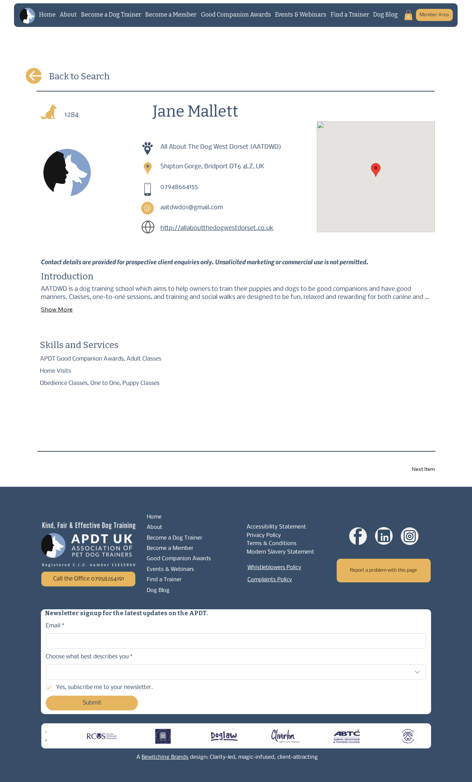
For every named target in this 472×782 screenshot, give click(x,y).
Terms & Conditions (271, 544)
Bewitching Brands (165, 757)
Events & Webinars (170, 569)
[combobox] (236, 672)
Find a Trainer (164, 580)
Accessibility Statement (276, 527)
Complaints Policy (269, 580)
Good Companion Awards (179, 559)
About (154, 527)
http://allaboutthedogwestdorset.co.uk (217, 228)
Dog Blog (158, 590)
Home (154, 517)
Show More (57, 309)
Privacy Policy (264, 535)
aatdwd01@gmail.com (191, 207)
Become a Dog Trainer (174, 538)
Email (55, 626)
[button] (408, 15)
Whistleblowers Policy (274, 568)
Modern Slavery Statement (280, 552)
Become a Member (170, 548)
